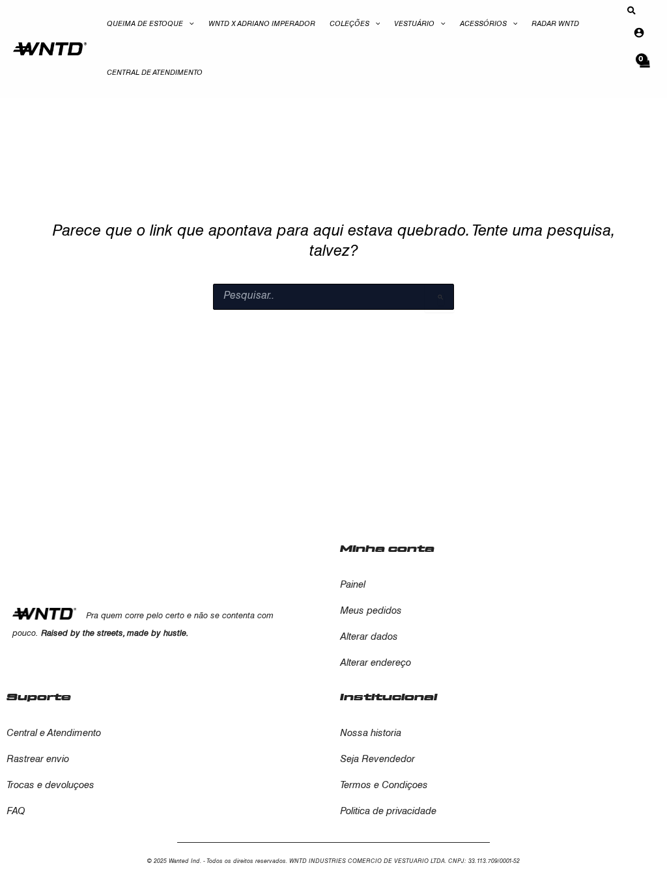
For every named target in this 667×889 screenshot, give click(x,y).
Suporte (39, 697)
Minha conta (387, 549)
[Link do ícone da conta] (639, 32)
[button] (188, 24)
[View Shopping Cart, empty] (644, 69)
